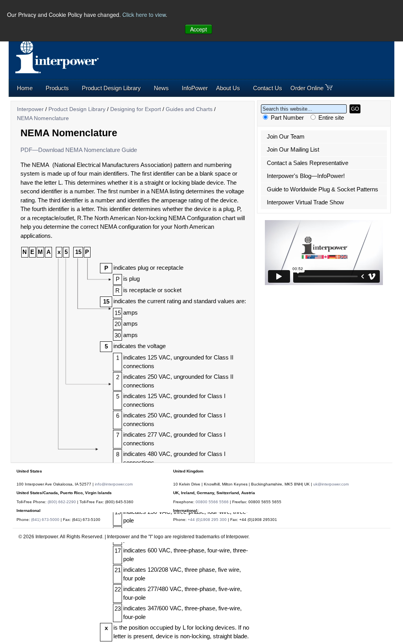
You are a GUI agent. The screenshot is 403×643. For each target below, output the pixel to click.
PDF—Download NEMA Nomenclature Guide (78, 149)
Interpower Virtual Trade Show (305, 202)
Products (57, 88)
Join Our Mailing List (293, 149)
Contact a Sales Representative (307, 162)
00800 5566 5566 (212, 502)
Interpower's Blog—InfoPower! (306, 175)
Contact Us (267, 88)
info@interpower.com (114, 484)
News (161, 88)
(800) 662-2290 (62, 502)
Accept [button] (198, 29)
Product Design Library (111, 88)
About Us (228, 88)
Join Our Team (286, 136)
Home (25, 88)
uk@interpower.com (331, 484)
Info (195, 88)
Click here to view (144, 15)
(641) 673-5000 (45, 519)
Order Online (307, 88)
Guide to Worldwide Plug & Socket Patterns (322, 189)
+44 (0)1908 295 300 (207, 519)
